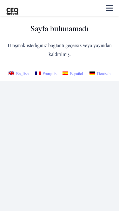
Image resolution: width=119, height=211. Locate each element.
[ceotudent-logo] (12, 8)
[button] (109, 7)
